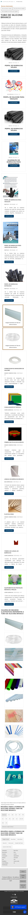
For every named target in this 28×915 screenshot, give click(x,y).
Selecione (4, 814)
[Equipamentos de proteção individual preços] (12, 585)
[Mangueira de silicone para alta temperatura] (14, 731)
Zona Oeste (19, 839)
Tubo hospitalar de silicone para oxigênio (10, 11)
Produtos (23, 881)
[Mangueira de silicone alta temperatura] (14, 777)
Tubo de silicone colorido (7, 8)
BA (13, 818)
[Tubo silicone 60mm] (14, 623)
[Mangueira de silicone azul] (14, 762)
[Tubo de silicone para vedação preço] (14, 685)
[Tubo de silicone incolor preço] (14, 715)
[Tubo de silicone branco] (13, 314)
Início (23, 871)
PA (6, 822)
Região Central (6, 839)
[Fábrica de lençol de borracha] (12, 548)
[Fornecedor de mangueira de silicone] (12, 365)
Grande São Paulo (19, 843)
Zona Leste (10, 843)
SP (19, 814)
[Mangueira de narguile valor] (14, 792)
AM (3, 822)
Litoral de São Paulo (7, 846)
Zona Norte (13, 839)
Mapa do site (23, 886)
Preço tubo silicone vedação (19, 8)
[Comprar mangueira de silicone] (14, 700)
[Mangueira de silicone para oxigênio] (14, 654)
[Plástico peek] (12, 511)
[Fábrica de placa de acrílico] (12, 439)
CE (16, 818)
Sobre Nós (23, 876)
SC (2, 818)
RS (6, 818)
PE (9, 818)
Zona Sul (4, 843)
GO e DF (21, 818)
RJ (9, 814)
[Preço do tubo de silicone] (14, 669)
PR (23, 814)
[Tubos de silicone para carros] (14, 746)
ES (16, 814)
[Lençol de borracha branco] (12, 476)
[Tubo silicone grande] (14, 639)
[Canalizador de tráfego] (12, 404)
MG (12, 814)
